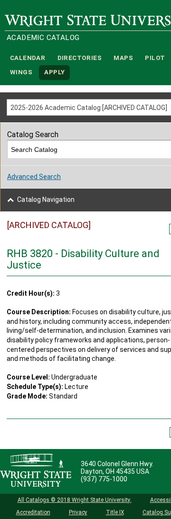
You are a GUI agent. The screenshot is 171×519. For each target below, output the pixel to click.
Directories (79, 57)
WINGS (21, 72)
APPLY (54, 72)
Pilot (155, 57)
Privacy (78, 512)
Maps (123, 57)
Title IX (115, 512)
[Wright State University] (35, 471)
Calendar (27, 57)
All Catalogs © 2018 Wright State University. (75, 500)
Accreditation (33, 512)
